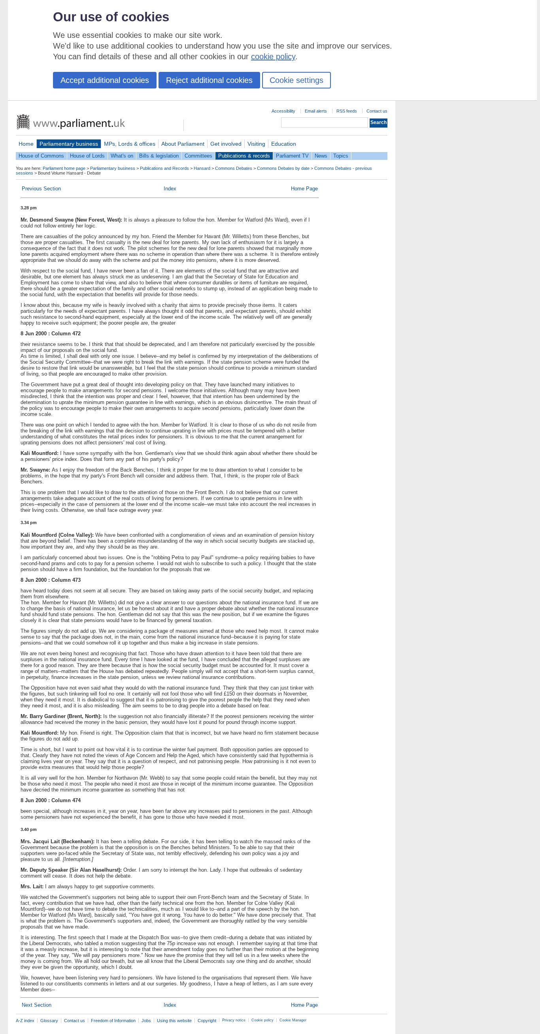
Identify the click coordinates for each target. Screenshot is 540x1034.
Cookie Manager (292, 1020)
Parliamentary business (69, 144)
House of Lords (87, 156)
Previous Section (41, 189)
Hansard (202, 168)
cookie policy (273, 56)
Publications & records (244, 156)
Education (283, 144)
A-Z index (25, 1020)
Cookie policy (262, 1020)
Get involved (226, 144)
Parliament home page (64, 168)
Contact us (376, 111)
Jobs (146, 1020)
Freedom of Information (113, 1020)
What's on (122, 156)
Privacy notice (233, 1020)
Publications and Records (164, 168)
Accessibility (283, 111)
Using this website (174, 1020)
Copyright (207, 1020)
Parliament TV (292, 156)
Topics (340, 156)
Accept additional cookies (104, 80)
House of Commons (41, 156)
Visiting (256, 144)
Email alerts (316, 111)
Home (26, 144)
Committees (198, 156)
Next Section (36, 1005)
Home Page (304, 189)
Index (170, 189)
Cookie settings (296, 80)
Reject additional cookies (209, 80)
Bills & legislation (159, 156)
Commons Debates (233, 168)
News (321, 156)
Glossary (49, 1020)
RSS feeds (346, 111)
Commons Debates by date (283, 168)
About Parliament (182, 144)
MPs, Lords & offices (129, 144)
